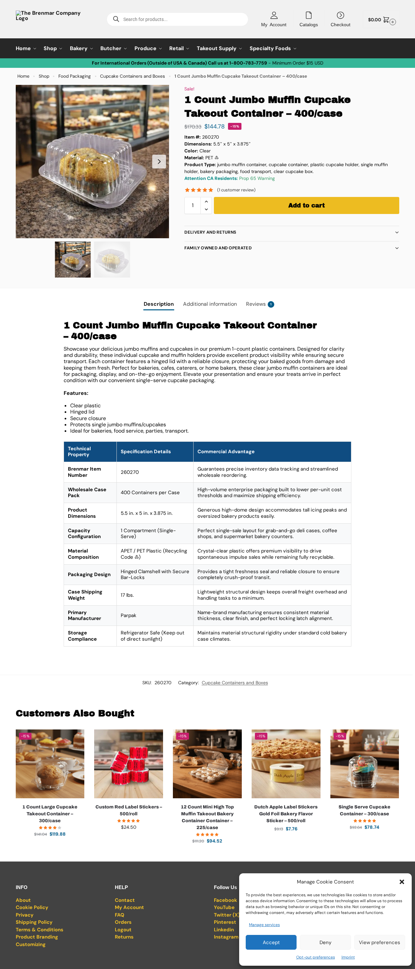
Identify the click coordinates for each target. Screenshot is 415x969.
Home (23, 76)
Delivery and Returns (210, 232)
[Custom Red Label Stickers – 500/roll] (128, 763)
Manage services (264, 924)
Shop (44, 76)
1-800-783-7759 (248, 63)
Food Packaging (74, 76)
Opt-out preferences (315, 957)
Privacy (24, 915)
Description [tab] (159, 303)
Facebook (225, 900)
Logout (123, 929)
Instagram (226, 937)
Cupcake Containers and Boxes (132, 76)
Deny (325, 942)
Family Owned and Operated (218, 248)
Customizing (31, 944)
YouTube (224, 907)
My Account (273, 24)
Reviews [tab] (259, 303)
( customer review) (236, 190)
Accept (271, 942)
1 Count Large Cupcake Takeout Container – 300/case (49, 813)
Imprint (348, 957)
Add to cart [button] (50, 848)
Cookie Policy (32, 907)
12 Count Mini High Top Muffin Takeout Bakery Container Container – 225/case (207, 817)
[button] (402, 882)
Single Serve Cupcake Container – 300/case (364, 810)
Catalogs (309, 24)
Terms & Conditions (39, 929)
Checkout (340, 24)
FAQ (119, 915)
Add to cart (306, 205)
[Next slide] (159, 161)
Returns (124, 937)
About (23, 900)
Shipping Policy (34, 922)
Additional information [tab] (210, 303)
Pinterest (225, 922)
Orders (123, 922)
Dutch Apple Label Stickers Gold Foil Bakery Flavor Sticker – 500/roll (286, 813)
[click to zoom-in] (92, 161)
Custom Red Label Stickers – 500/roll (128, 810)
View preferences (379, 942)
